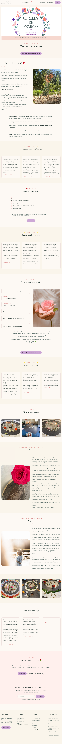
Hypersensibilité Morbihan (53, 726)
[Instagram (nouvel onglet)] (35, 729)
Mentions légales (51, 741)
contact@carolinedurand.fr (22, 724)
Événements (34, 722)
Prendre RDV (6, 727)
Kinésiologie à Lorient (52, 716)
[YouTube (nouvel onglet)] (37, 729)
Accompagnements (25, 2)
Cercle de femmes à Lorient (53, 722)
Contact (57, 2)
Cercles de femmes (33, 2)
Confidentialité (58, 741)
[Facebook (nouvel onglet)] (33, 729)
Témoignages (42, 2)
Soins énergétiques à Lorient (53, 720)
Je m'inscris (31, 220)
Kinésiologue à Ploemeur (53, 718)
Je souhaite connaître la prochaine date (31, 53)
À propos (18, 2)
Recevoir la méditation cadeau (36, 673)
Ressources (49, 2)
